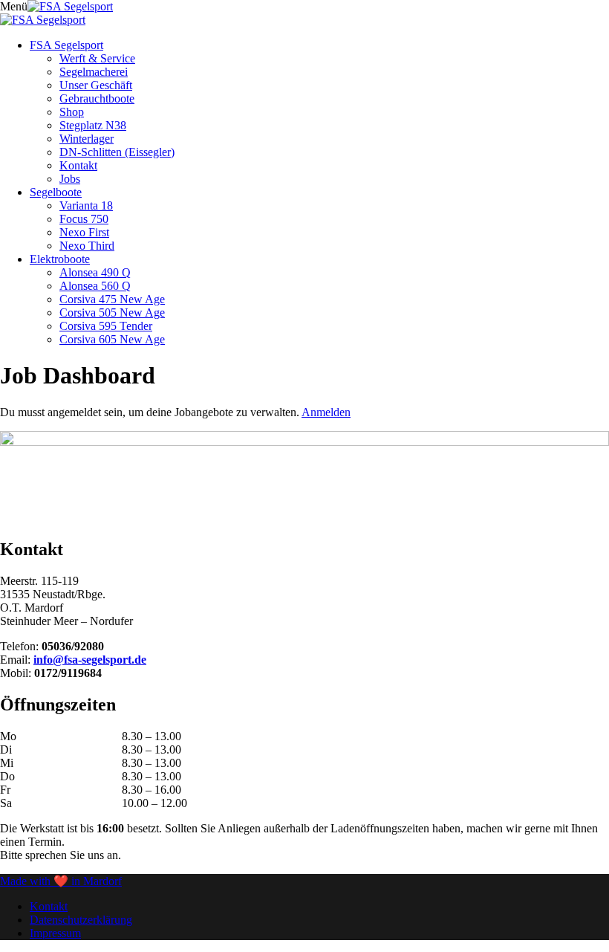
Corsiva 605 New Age (112, 339)
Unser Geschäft (95, 85)
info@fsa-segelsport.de (89, 659)
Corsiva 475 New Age (112, 299)
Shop (71, 112)
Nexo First (84, 232)
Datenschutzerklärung (81, 919)
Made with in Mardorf (61, 881)
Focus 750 (83, 219)
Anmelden (326, 412)
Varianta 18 (86, 205)
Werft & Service (97, 58)
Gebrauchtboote (96, 98)
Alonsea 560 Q (95, 285)
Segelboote (56, 192)
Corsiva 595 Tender (105, 326)
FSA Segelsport (66, 45)
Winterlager (86, 138)
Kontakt (78, 165)
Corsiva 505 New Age (112, 312)
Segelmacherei (93, 71)
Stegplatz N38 (92, 125)
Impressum (55, 933)
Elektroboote (60, 259)
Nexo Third (86, 245)
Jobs (69, 178)
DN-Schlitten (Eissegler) (117, 152)
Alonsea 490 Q (95, 272)
